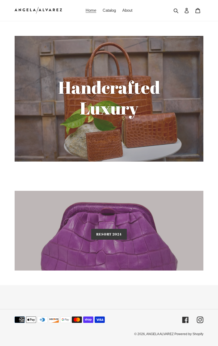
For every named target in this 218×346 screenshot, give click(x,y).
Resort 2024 (109, 234)
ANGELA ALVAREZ (160, 334)
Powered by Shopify (188, 334)
